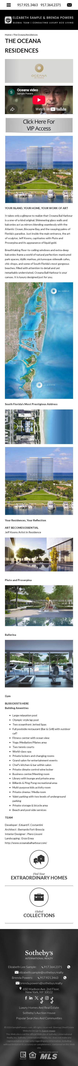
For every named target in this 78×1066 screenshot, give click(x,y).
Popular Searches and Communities (39, 1018)
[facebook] (26, 998)
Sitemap (57, 1027)
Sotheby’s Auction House (39, 1013)
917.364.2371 (53, 967)
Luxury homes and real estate (39, 1007)
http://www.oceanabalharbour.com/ (26, 842)
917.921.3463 (49, 977)
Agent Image (48, 1030)
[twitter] (36, 998)
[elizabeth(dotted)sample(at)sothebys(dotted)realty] (69, 5)
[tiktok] (42, 1000)
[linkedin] (30, 998)
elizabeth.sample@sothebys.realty (41, 972)
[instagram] (47, 998)
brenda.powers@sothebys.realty (41, 983)
